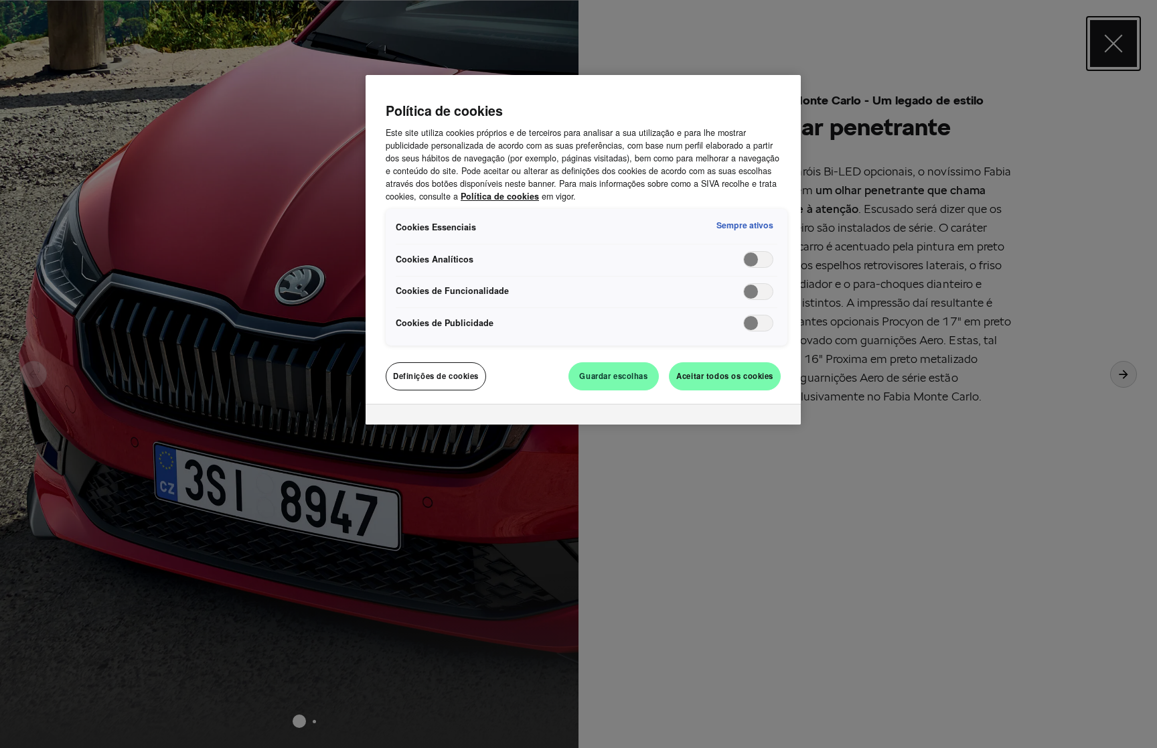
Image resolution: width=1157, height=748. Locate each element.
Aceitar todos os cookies (724, 375)
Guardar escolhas (613, 375)
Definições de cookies (436, 375)
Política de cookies (500, 196)
